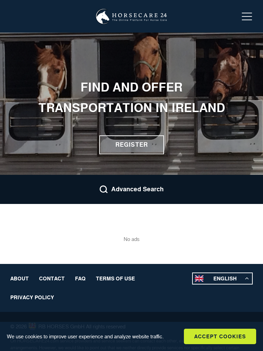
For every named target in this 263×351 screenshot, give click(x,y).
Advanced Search (137, 189)
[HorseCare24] (131, 16)
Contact (52, 278)
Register (131, 145)
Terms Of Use (115, 278)
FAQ (80, 278)
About (19, 278)
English (225, 278)
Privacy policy (32, 297)
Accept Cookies (220, 336)
